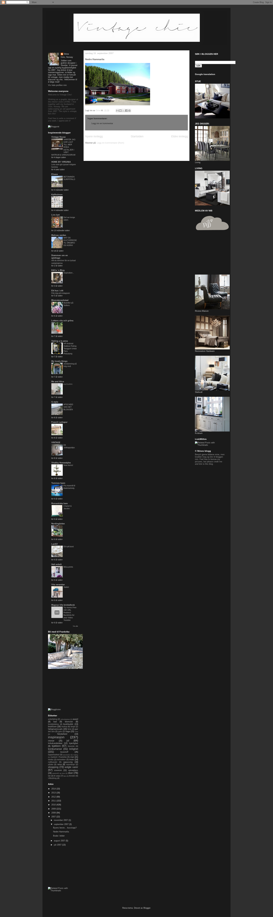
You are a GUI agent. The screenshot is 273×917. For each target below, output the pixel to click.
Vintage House (58, 137)
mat (72, 757)
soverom (58, 770)
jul (68, 740)
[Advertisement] (122, 154)
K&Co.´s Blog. (58, 270)
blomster (69, 721)
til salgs (57, 776)
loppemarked (53, 755)
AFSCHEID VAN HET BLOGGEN (68, 407)
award (75, 719)
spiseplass (73, 770)
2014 (53, 789)
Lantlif (54, 544)
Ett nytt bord (69, 546)
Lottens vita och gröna (62, 320)
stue (70, 773)
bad (55, 721)
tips (65, 776)
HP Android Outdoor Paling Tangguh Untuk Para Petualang (70, 348)
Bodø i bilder (59, 836)
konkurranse (55, 749)
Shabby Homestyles (61, 462)
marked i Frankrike (59, 757)
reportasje (70, 764)
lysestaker (66, 755)
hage (68, 731)
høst (76, 731)
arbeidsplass (65, 719)
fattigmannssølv (55, 729)
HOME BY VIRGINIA (61, 162)
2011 (53, 801)
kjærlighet (73, 743)
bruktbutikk (68, 724)
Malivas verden (58, 235)
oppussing (68, 762)
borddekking (53, 724)
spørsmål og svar (58, 773)
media (50, 759)
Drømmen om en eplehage (59, 256)
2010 (53, 804)
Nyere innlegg (94, 136)
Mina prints (68, 567)
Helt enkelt (56, 564)
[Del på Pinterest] (129, 110)
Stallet (66, 587)
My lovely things (59, 361)
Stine (66, 54)
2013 (53, 792)
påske (50, 764)
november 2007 (61, 820)
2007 (53, 816)
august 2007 (60, 840)
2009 (53, 809)
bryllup (64, 726)
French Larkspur (59, 422)
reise (59, 764)
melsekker (61, 759)
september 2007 (61, 824)
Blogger (146, 908)
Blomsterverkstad (59, 300)
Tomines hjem (58, 483)
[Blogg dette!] (120, 110)
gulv (60, 731)
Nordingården (58, 523)
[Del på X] (123, 110)
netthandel (52, 762)
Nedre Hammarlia (61, 831)
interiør (51, 741)
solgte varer (71, 767)
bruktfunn (52, 726)
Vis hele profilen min (57, 85)
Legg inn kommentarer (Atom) (110, 143)
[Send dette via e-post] (117, 110)
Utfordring (52, 778)
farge (73, 726)
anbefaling (52, 719)
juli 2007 (58, 845)
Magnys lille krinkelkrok (63, 605)
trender (72, 776)
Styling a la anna (59, 341)
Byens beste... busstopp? (65, 828)
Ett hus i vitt (57, 290)
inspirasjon (56, 737)
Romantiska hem (59, 503)
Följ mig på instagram (60, 293)
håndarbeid (62, 734)
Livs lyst (55, 215)
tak (49, 776)
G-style (54, 402)
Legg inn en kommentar (102, 123)
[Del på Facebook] (126, 110)
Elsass (54, 174)
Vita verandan (58, 584)
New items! (68, 465)
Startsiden (137, 136)
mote (71, 759)
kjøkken (56, 746)
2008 (53, 813)
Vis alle (75, 626)
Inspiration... (69, 273)
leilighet (73, 749)
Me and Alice (57, 381)
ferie (69, 729)
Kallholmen (57, 194)
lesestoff (64, 752)
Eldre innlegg (179, 136)
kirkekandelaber (55, 743)
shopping (53, 767)
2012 (53, 797)
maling (75, 755)
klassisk (71, 746)
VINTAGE (55, 442)
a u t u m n (68, 384)
